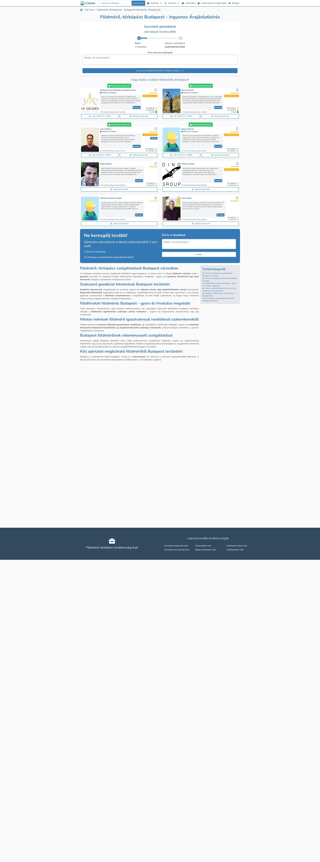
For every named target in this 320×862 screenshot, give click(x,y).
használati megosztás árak (176, 545)
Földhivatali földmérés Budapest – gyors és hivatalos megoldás (219, 284)
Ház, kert (89, 9)
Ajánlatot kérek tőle (140, 116)
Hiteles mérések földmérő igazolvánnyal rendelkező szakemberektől (219, 289)
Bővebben (136, 107)
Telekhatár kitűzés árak (236, 545)
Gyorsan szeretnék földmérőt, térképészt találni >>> (160, 70)
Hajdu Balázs (106, 163)
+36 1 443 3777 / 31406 (101, 116)
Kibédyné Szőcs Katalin (111, 198)
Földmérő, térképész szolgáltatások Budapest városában (217, 274)
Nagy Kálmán (188, 129)
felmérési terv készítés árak (176, 549)
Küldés (199, 254)
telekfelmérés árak (235, 549)
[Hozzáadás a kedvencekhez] (155, 90)
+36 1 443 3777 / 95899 (182, 155)
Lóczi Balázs (106, 129)
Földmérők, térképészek (109, 9)
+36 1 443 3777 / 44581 (182, 116)
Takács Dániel (188, 163)
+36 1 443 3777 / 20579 (101, 155)
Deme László (188, 90)
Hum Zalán (187, 198)
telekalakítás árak (203, 545)
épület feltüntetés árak (205, 549)
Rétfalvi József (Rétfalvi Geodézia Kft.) (118, 90)
